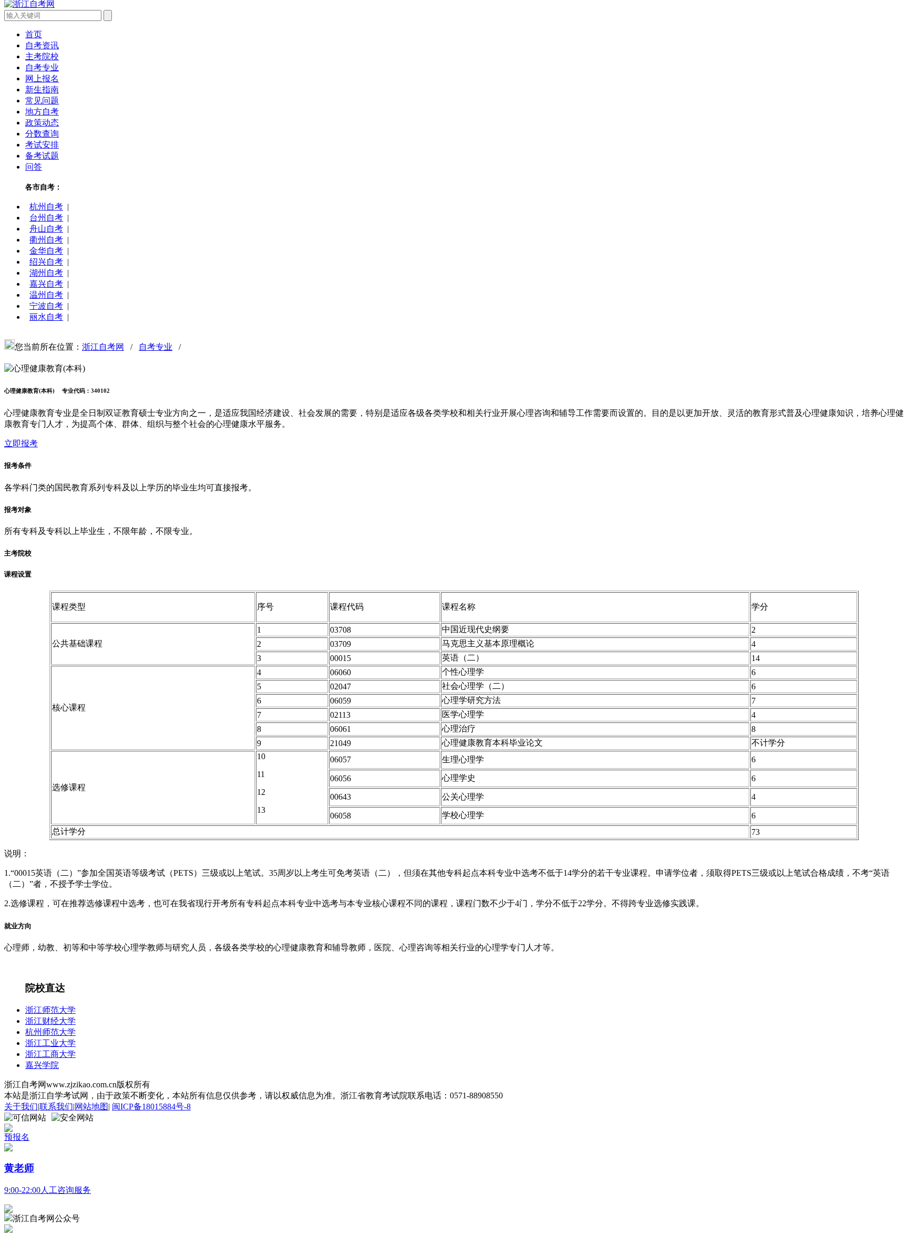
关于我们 (21, 1106)
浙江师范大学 (50, 1009)
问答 (33, 166)
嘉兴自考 (46, 283)
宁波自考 (46, 305)
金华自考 (46, 250)
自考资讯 (42, 45)
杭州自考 (46, 206)
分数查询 (42, 133)
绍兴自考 (46, 261)
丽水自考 (46, 316)
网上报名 (42, 78)
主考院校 (42, 56)
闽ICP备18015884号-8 (151, 1106)
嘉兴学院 (42, 1065)
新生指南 (42, 89)
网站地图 (91, 1106)
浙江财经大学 (50, 1020)
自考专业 (42, 67)
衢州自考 (46, 239)
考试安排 (42, 144)
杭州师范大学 (50, 1032)
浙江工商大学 (50, 1054)
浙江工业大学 (50, 1043)
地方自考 (42, 111)
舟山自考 (46, 228)
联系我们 (56, 1106)
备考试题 (42, 155)
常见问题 (42, 100)
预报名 (16, 1137)
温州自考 (46, 294)
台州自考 (46, 217)
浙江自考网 (103, 346)
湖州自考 (46, 272)
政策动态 (42, 122)
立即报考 (21, 443)
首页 (33, 34)
